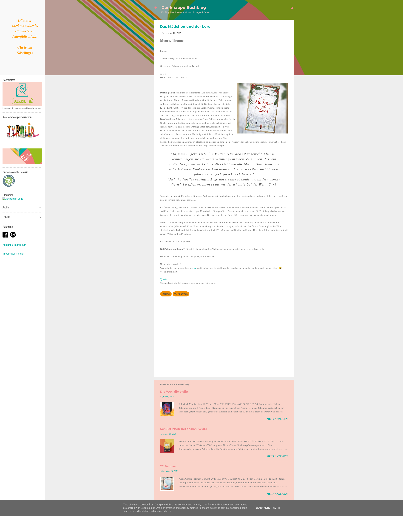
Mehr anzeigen (277, 419)
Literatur (166, 294)
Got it (276, 507)
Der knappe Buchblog (183, 7)
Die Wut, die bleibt (174, 391)
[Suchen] (292, 8)
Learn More (263, 507)
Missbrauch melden (13, 253)
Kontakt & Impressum (14, 244)
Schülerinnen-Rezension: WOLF (184, 429)
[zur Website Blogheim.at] (13, 198)
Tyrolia (163, 279)
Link (194, 267)
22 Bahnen (168, 466)
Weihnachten (181, 294)
